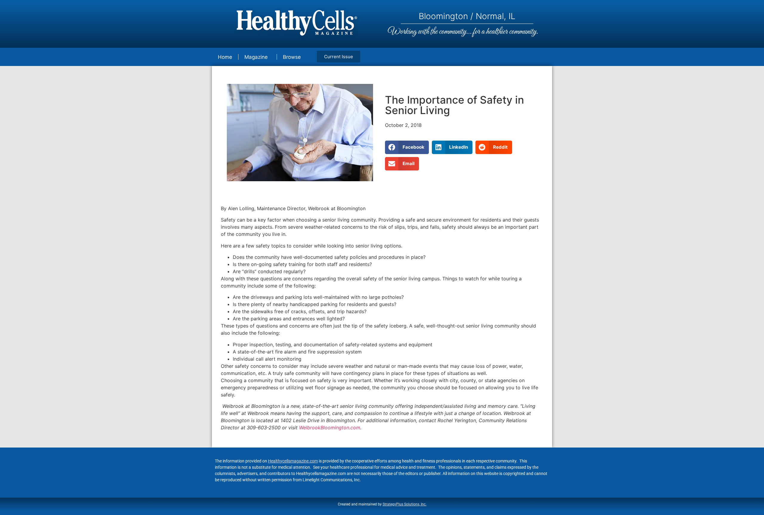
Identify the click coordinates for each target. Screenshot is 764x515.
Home (225, 57)
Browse (292, 57)
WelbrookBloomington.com (329, 428)
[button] (407, 147)
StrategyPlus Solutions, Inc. (404, 504)
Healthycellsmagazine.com (293, 461)
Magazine (256, 57)
